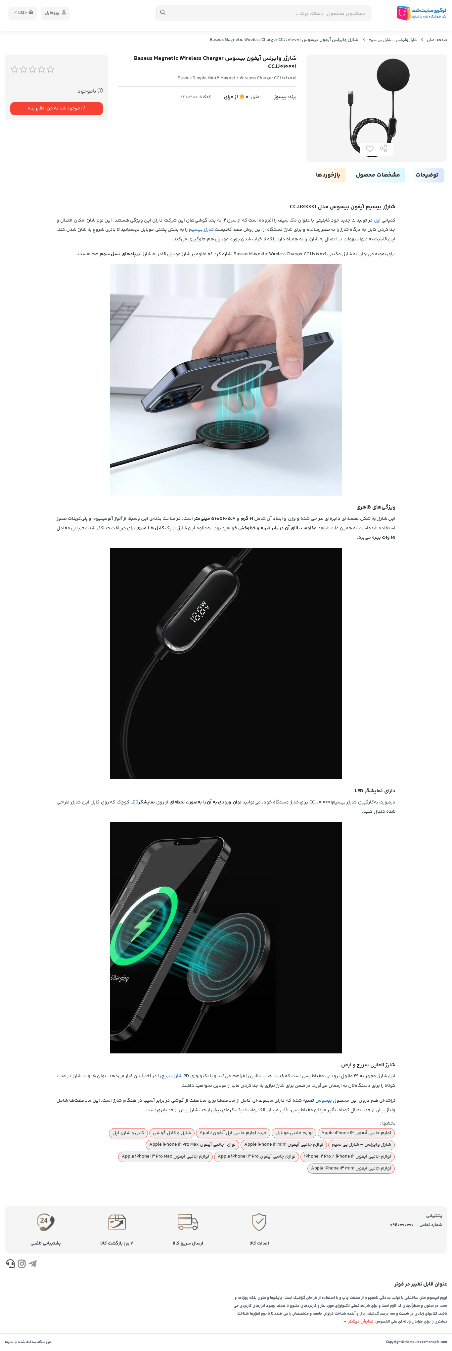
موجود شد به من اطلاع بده (54, 108)
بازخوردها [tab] (328, 175)
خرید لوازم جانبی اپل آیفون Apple (233, 1133)
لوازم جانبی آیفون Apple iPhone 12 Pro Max (192, 1144)
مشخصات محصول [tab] (378, 175)
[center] (163, 13)
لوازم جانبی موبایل (294, 1133)
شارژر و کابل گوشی (172, 1133)
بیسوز (280, 97)
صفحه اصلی (437, 40)
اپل (377, 220)
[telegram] (32, 1265)
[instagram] (21, 1265)
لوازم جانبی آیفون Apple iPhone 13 (356, 1133)
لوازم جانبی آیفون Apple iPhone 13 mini (351, 1168)
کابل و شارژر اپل (128, 1133)
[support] (10, 1265)
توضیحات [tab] (427, 175)
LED (134, 802)
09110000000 (402, 1225)
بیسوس (323, 1100)
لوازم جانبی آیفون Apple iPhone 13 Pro (256, 1156)
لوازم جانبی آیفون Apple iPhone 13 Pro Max (165, 1156)
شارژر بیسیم (201, 229)
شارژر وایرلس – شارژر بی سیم (393, 40)
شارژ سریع (172, 1076)
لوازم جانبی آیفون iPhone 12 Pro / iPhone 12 (347, 1156)
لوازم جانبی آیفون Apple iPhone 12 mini (283, 1144)
